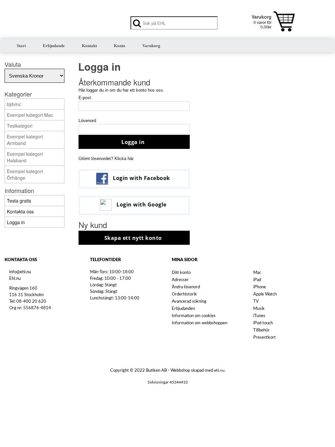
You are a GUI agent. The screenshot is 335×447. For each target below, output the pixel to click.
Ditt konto (181, 273)
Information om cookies (194, 316)
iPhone (259, 287)
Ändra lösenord (186, 287)
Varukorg (151, 45)
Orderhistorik (184, 294)
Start (21, 45)
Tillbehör (261, 330)
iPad (257, 280)
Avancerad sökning (189, 301)
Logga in (133, 142)
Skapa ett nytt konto (133, 237)
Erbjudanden (183, 309)
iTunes (259, 316)
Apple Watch (265, 294)
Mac (257, 273)
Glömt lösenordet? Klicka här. (106, 158)
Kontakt (89, 45)
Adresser (180, 280)
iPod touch (263, 323)
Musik (259, 309)
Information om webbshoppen (199, 323)
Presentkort (264, 337)
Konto (119, 45)
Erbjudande (54, 45)
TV (256, 301)
